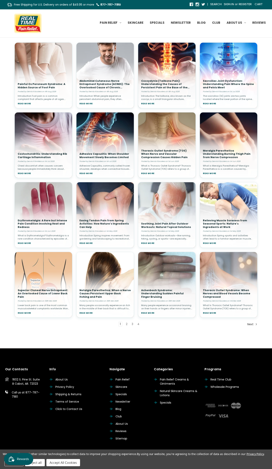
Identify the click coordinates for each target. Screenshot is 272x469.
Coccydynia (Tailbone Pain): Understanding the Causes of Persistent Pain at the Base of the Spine (164, 86)
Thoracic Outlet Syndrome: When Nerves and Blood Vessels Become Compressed (226, 294)
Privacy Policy (64, 387)
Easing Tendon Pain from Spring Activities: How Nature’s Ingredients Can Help (104, 224)
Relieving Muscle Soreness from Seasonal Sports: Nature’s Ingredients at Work (225, 224)
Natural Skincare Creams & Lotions (178, 393)
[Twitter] (204, 5)
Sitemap (121, 438)
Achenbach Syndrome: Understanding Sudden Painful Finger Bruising (162, 294)
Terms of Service (67, 402)
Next (250, 324)
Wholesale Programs (224, 387)
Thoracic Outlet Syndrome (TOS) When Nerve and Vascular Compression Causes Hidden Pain (164, 154)
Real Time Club (220, 379)
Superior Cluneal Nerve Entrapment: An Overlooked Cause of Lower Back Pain (43, 294)
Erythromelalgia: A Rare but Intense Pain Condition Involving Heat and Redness (42, 224)
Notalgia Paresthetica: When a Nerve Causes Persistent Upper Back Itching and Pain (105, 294)
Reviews (259, 23)
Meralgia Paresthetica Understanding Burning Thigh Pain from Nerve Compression (226, 154)
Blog (201, 23)
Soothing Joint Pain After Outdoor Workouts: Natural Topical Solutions (166, 225)
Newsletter (181, 23)
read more (24, 103)
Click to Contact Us (68, 409)
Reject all (35, 462)
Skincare (135, 23)
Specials (157, 23)
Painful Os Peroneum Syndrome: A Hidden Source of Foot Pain (41, 85)
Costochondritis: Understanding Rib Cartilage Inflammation (42, 155)
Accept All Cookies (63, 462)
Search (216, 4)
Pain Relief (108, 23)
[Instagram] (198, 5)
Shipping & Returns (68, 394)
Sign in (229, 4)
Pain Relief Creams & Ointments (174, 381)
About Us (234, 23)
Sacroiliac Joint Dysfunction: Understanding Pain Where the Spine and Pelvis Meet (228, 84)
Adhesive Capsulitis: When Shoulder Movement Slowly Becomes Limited (104, 155)
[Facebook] (192, 5)
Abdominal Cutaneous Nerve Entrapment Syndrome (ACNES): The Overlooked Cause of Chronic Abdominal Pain (104, 86)
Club (216, 23)
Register (245, 4)
